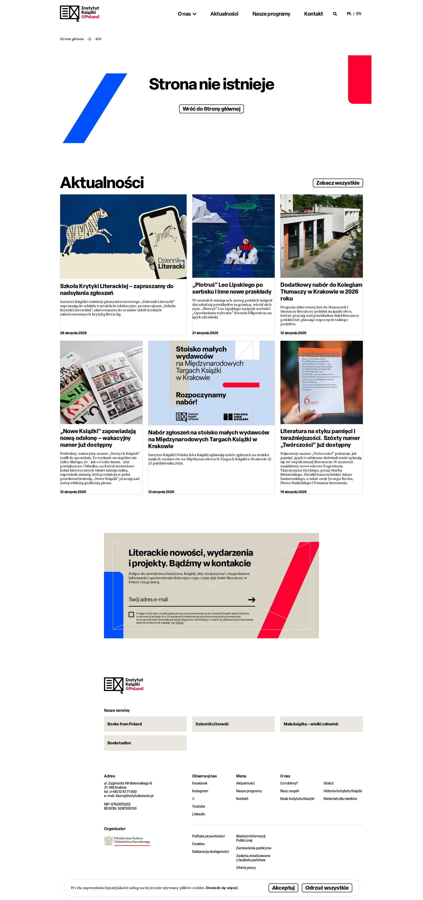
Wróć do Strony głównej (212, 108)
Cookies (198, 844)
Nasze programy (249, 791)
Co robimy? (289, 783)
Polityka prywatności (208, 836)
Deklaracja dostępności (210, 852)
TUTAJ (179, 622)
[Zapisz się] (250, 599)
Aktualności (245, 783)
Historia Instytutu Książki (343, 791)
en (358, 13)
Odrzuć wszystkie (327, 887)
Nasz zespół (289, 791)
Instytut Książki (79, 13)
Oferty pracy (246, 868)
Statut (329, 783)
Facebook (199, 783)
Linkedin (198, 814)
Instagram (200, 791)
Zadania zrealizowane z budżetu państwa (253, 858)
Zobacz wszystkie (338, 182)
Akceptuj (283, 887)
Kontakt (242, 799)
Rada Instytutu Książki (297, 799)
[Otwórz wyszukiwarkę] (335, 14)
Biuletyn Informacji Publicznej (250, 838)
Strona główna (72, 39)
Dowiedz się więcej (221, 887)
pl (349, 13)
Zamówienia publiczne (253, 848)
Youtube (198, 806)
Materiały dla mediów (340, 799)
